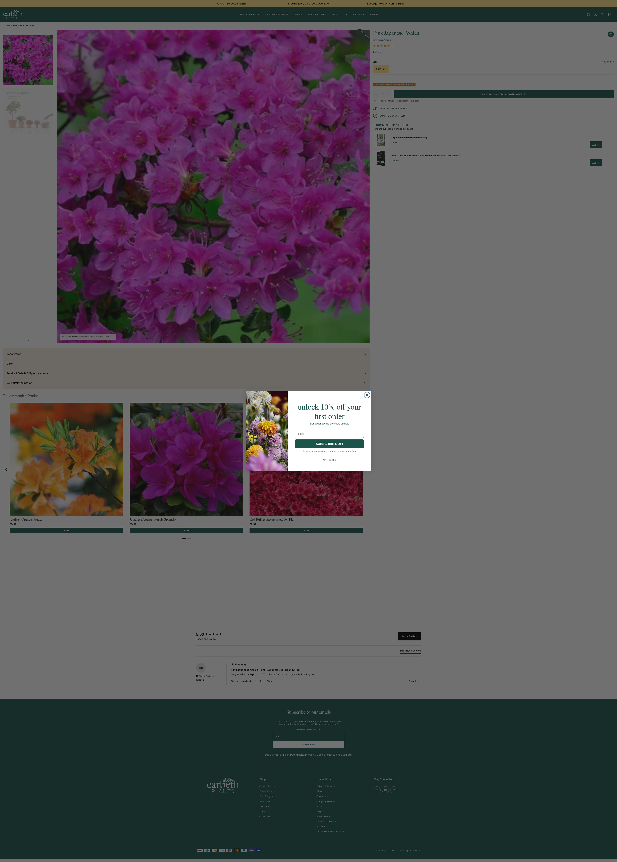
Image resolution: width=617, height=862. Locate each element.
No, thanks (329, 460)
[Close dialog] (367, 395)
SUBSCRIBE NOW (329, 444)
